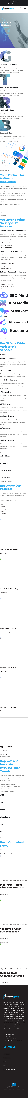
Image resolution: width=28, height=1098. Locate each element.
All (2, 504)
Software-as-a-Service (7, 286)
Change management (7, 266)
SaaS (5, 1066)
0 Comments (23, 925)
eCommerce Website (8, 668)
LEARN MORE (4, 32)
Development (5, 509)
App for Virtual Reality (9, 549)
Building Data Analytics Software (12, 974)
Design (3, 507)
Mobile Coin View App (9, 589)
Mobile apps (4, 289)
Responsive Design (8, 707)
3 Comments (23, 881)
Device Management (9, 1070)
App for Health (6, 747)
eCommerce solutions (7, 243)
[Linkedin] (14, 1084)
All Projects (3, 754)
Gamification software (7, 245)
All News (2, 850)
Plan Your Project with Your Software (12, 886)
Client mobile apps (6, 247)
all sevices (3, 354)
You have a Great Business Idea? (10, 930)
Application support (6, 268)
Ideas (2, 511)
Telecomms (7, 1054)
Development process (7, 263)
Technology (4, 514)
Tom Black (16, 881)
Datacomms (7, 1058)
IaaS (5, 1062)
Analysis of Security (8, 628)
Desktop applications (7, 284)
